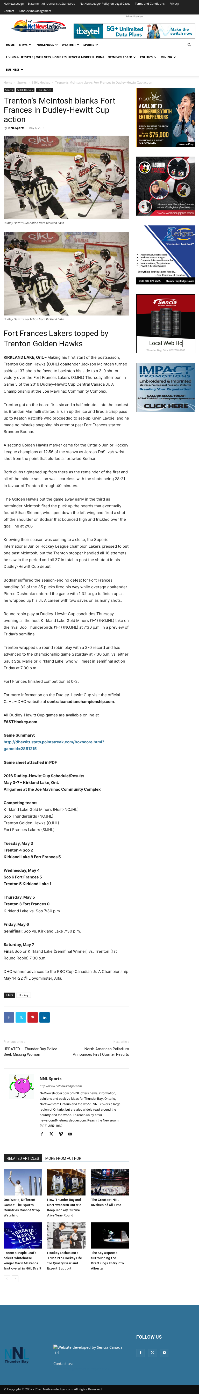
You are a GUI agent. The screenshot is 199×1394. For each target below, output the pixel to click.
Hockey (24, 995)
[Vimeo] (62, 1134)
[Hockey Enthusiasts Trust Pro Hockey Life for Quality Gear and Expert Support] (66, 1235)
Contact (9, 11)
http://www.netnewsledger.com (61, 1086)
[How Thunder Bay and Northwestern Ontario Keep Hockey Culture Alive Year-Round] (66, 1182)
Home (10, 45)
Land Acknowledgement (35, 11)
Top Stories (44, 90)
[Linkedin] (44, 1017)
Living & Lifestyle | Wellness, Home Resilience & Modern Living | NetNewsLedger (69, 57)
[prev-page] (7, 1278)
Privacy (174, 3)
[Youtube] (72, 1134)
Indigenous (44, 45)
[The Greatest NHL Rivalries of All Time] (110, 1182)
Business (12, 69)
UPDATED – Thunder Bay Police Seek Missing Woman (30, 1052)
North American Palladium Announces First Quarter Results (101, 1052)
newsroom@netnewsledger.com (81, 1369)
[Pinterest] (32, 1017)
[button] (189, 44)
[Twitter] (21, 1017)
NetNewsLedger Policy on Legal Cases (105, 3)
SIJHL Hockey (41, 82)
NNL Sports (16, 128)
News (23, 45)
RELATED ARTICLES (23, 1158)
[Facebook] (9, 1017)
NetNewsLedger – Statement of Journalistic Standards (39, 3)
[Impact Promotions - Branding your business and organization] (165, 387)
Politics (146, 57)
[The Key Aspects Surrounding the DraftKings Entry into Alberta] (110, 1235)
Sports (88, 45)
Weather (68, 45)
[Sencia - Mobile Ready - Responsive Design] (165, 323)
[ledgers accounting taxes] (165, 254)
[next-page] (15, 1278)
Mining (166, 57)
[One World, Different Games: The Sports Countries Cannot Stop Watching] (23, 1182)
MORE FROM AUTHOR (63, 1158)
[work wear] (165, 186)
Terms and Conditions (150, 3)
